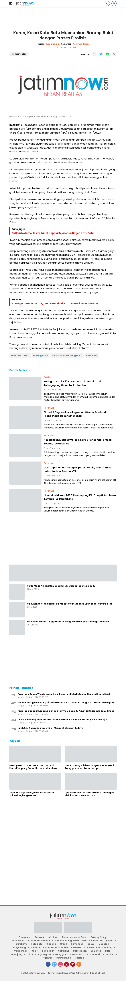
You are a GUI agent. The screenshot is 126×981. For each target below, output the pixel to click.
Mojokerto (79, 947)
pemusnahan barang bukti (67, 355)
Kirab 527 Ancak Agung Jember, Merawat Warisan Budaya (50, 728)
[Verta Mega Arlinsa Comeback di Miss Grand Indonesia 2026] (17, 592)
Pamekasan (80, 950)
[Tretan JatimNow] (63, 572)
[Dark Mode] (107, 3)
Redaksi (39, 937)
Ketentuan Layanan (102, 940)
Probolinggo (21, 950)
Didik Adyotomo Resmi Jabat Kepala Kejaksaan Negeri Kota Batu (53, 233)
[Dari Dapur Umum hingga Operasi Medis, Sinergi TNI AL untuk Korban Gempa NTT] (25, 473)
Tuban (29, 954)
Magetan (103, 943)
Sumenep (96, 950)
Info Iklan (53, 937)
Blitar (108, 950)
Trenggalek (61, 954)
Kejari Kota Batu (20, 355)
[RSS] (78, 964)
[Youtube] (66, 964)
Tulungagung (63, 957)
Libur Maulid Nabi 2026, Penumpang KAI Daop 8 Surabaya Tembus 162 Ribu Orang (80, 497)
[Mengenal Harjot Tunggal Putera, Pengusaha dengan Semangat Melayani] (17, 627)
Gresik (63, 943)
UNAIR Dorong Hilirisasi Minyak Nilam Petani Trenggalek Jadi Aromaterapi (89, 767)
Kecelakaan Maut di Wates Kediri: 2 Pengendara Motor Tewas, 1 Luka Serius (78, 441)
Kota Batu (91, 355)
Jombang (35, 947)
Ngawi (90, 943)
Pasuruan (94, 947)
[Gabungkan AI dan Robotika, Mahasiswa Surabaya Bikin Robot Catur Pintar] (17, 609)
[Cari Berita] (114, 3)
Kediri (35, 950)
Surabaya (21, 943)
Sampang (63, 950)
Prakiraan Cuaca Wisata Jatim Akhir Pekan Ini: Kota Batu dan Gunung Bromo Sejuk (64, 694)
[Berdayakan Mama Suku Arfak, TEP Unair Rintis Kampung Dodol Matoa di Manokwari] (35, 754)
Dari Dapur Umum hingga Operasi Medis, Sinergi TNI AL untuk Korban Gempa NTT (78, 469)
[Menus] (11, 3)
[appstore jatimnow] (78, 928)
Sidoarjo (51, 943)
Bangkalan (48, 950)
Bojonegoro (44, 954)
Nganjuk (47, 957)
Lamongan (77, 943)
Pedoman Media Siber (74, 937)
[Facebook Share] (94, 54)
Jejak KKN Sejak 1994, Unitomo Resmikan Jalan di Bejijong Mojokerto (32, 794)
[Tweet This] (100, 54)
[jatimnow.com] (24, 3)
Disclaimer (25, 937)
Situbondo (95, 954)
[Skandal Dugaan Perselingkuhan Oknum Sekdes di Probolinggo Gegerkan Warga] (25, 417)
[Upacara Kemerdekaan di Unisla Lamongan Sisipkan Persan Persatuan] (91, 781)
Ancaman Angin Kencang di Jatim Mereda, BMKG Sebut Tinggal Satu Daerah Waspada (66, 702)
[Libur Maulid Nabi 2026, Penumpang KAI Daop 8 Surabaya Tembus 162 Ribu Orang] (25, 500)
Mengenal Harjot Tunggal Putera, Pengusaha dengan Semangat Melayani (68, 621)
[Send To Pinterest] (114, 54)
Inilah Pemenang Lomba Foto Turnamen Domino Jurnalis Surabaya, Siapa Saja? (62, 719)
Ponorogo (51, 947)
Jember (109, 954)
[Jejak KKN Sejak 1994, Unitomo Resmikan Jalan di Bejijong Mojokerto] (35, 781)
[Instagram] (60, 964)
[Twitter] (54, 964)
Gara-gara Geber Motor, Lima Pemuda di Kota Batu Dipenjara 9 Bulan (55, 303)
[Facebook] (48, 964)
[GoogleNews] (72, 964)
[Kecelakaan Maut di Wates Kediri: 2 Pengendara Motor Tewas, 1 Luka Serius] (25, 445)
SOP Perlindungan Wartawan (71, 940)
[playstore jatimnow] (48, 928)
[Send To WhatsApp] (107, 54)
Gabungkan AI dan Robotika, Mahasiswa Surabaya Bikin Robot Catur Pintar (69, 603)
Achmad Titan (81, 44)
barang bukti (40, 355)
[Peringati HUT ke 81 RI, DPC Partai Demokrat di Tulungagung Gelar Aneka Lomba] (25, 388)
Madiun (65, 947)
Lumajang (16, 954)
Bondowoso (78, 954)
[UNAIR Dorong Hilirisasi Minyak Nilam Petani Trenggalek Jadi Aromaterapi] (91, 754)
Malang (108, 947)
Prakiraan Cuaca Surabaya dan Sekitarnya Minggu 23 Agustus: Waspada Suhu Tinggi (66, 711)
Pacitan (79, 957)
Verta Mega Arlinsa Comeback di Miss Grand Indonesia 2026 (61, 586)
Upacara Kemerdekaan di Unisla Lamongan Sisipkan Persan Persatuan (89, 794)
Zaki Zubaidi (53, 44)
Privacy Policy (98, 937)
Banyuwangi (19, 947)
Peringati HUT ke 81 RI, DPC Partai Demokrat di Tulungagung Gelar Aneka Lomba (72, 383)
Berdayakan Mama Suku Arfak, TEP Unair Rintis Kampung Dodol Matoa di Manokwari (33, 767)
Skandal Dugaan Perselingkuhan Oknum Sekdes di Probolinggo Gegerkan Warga (75, 414)
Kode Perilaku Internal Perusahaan (31, 940)
